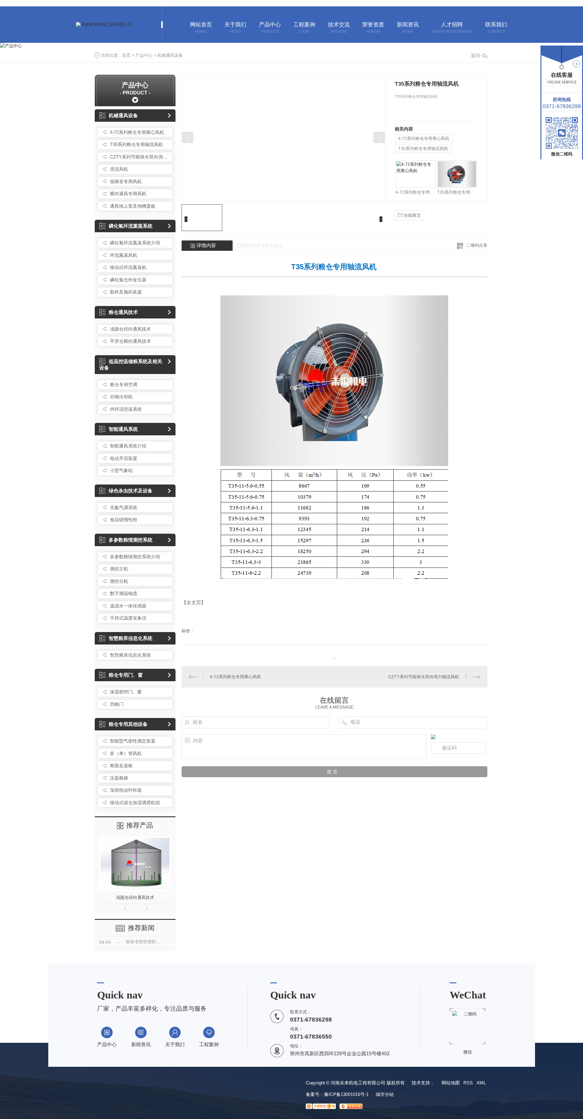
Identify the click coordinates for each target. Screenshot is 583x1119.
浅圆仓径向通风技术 (130, 329)
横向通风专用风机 (128, 193)
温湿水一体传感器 (128, 605)
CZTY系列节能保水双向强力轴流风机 (139, 156)
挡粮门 (117, 704)
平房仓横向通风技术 (130, 341)
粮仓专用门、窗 (126, 675)
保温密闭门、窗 (126, 691)
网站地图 (451, 1082)
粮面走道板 (121, 765)
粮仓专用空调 (123, 384)
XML (481, 1082)
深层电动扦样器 (126, 790)
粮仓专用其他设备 (128, 724)
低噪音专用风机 (126, 181)
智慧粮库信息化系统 (130, 638)
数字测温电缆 (123, 593)
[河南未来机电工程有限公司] (104, 24)
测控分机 (119, 581)
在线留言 (412, 215)
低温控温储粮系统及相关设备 (130, 364)
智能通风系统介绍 (128, 445)
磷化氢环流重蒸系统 (130, 226)
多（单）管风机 (126, 753)
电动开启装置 (123, 458)
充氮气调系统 (123, 507)
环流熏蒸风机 (123, 255)
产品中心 (143, 55)
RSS (468, 1082)
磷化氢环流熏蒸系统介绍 (135, 242)
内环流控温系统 (126, 409)
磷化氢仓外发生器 (128, 279)
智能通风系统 (123, 429)
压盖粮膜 (119, 778)
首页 (126, 55)
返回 (475, 55)
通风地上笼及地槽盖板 (132, 206)
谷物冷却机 (121, 396)
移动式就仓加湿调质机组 (135, 802)
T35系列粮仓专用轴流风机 (136, 144)
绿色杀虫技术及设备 (130, 490)
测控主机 (119, 568)
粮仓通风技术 (123, 312)
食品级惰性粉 (123, 519)
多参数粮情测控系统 (130, 539)
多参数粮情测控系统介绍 (135, 556)
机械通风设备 (170, 55)
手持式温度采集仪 (128, 618)
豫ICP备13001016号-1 (346, 1094)
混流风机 (119, 169)
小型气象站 (121, 470)
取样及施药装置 (126, 291)
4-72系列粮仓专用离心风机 (137, 132)
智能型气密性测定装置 (132, 740)
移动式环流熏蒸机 (128, 267)
